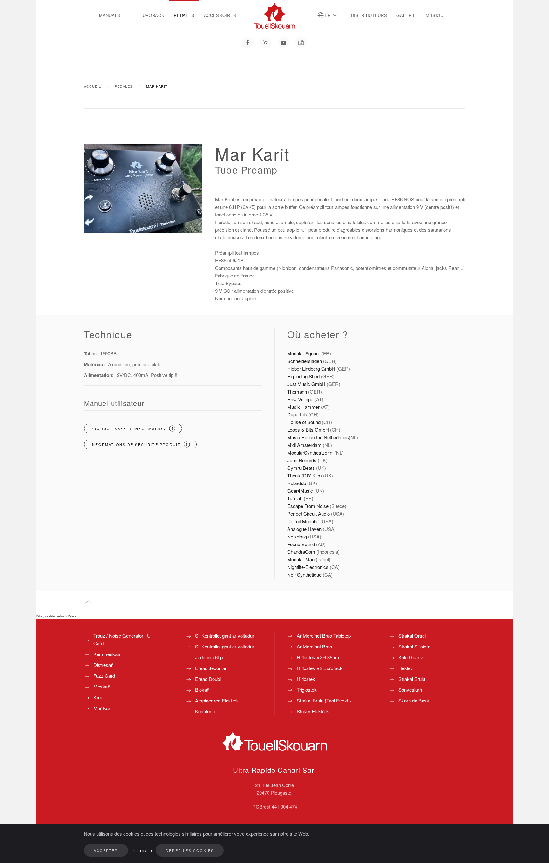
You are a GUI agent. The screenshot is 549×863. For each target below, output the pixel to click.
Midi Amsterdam (304, 445)
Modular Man (301, 559)
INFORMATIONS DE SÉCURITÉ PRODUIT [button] (135, 444)
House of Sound (304, 422)
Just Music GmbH (306, 383)
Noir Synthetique (304, 574)
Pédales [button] (184, 15)
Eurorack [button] (151, 15)
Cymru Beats (301, 467)
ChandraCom (301, 551)
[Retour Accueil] (274, 15)
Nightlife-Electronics (308, 567)
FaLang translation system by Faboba (56, 616)
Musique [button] (436, 15)
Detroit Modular (303, 521)
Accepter (106, 850)
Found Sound (301, 544)
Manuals (110, 15)
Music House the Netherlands (318, 437)
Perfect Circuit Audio (308, 513)
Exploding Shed (304, 376)
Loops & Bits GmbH (308, 429)
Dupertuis (297, 414)
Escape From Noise (308, 506)
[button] (327, 15)
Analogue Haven (304, 528)
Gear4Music (300, 490)
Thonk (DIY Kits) (304, 475)
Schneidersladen (304, 361)
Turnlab (294, 498)
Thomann (297, 391)
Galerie (406, 15)
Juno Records (301, 460)
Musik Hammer (304, 406)
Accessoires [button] (220, 15)
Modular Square (303, 353)
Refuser (141, 850)
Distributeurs (369, 15)
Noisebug (297, 536)
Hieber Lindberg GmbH (311, 368)
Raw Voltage (300, 399)
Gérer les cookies (190, 850)
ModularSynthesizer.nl (310, 452)
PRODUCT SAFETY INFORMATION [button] (128, 428)
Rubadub (296, 483)
